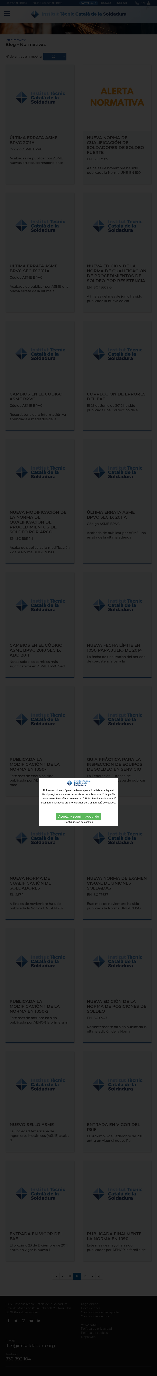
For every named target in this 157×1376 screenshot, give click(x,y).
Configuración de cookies (78, 822)
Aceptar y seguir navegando (78, 816)
